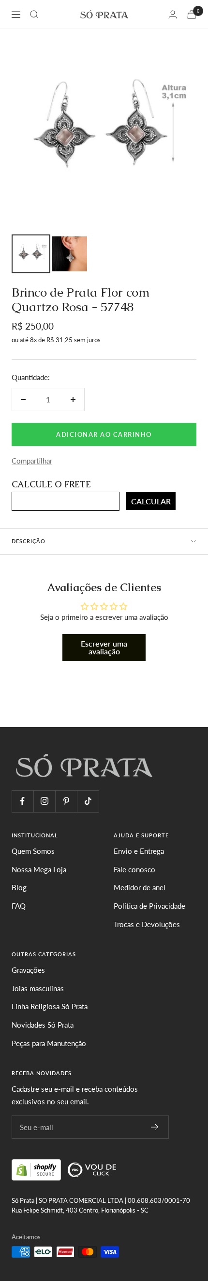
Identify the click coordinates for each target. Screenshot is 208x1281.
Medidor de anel (139, 887)
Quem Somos (33, 851)
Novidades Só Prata (43, 1024)
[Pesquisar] (34, 14)
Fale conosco (134, 869)
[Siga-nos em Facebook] (22, 801)
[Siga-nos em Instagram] (44, 801)
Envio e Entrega (139, 851)
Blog (19, 887)
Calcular (151, 501)
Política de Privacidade (149, 905)
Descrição (28, 541)
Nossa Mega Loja (39, 869)
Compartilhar (32, 460)
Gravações (28, 969)
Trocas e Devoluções (147, 924)
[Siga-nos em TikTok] (88, 801)
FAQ (19, 905)
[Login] (172, 14)
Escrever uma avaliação (104, 647)
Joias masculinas (38, 988)
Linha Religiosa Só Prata (50, 1006)
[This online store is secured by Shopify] (37, 1168)
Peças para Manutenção (49, 1043)
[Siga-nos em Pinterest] (66, 801)
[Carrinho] (191, 14)
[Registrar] (155, 1127)
